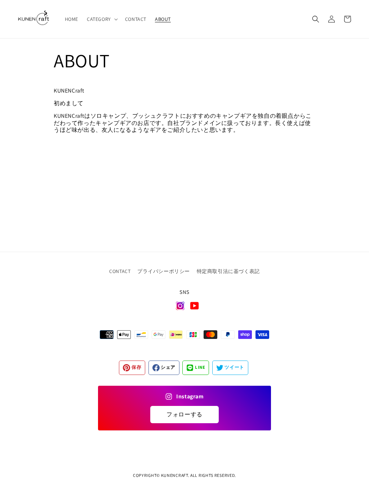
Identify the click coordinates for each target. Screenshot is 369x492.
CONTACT (119, 271)
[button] (102, 19)
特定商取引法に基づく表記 (228, 271)
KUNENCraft (174, 475)
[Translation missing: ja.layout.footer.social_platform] (180, 307)
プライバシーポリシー (163, 271)
